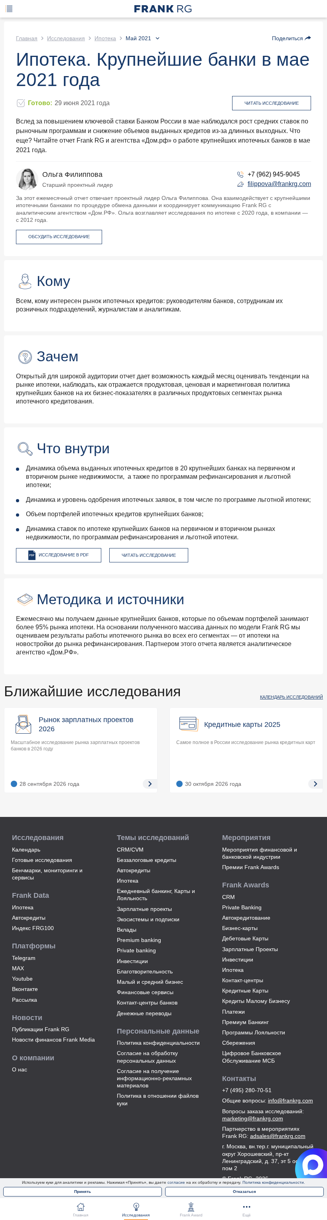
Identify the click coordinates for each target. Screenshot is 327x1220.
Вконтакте (25, 989)
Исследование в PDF (64, 554)
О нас (19, 1069)
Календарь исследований (291, 697)
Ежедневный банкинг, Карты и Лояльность (156, 894)
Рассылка (24, 1000)
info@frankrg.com (290, 1100)
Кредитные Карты (245, 990)
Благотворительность (145, 971)
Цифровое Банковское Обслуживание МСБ (251, 1056)
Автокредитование (246, 918)
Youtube (22, 978)
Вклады (126, 929)
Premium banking (139, 940)
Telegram (23, 958)
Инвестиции (132, 961)
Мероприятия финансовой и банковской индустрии (259, 853)
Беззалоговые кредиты (146, 860)
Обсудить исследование (59, 236)
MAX (18, 968)
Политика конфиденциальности (158, 1043)
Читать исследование (271, 103)
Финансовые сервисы (145, 992)
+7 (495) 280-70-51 (247, 1090)
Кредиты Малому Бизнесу (256, 1001)
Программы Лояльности (253, 1032)
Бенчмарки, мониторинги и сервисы (47, 874)
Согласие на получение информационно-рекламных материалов (154, 1078)
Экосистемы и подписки (148, 919)
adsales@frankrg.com (277, 1136)
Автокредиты (28, 918)
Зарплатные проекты (144, 909)
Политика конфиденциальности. (273, 1182)
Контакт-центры (242, 980)
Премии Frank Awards (250, 867)
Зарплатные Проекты (250, 949)
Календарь (26, 849)
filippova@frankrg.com (279, 183)
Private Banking (242, 907)
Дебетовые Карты (245, 938)
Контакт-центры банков (147, 1002)
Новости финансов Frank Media (53, 1039)
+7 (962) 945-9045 (274, 174)
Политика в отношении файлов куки (158, 1099)
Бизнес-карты (240, 928)
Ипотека (22, 907)
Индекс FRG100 (33, 928)
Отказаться (244, 1191)
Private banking (136, 950)
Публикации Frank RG (40, 1029)
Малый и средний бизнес (150, 982)
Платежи (233, 1012)
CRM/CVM (130, 849)
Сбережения (238, 1043)
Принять (82, 1191)
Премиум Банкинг (245, 1022)
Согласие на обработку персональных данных (147, 1056)
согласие (176, 1182)
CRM (228, 897)
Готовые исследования (42, 860)
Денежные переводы (144, 1013)
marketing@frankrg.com (252, 1118)
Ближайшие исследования (92, 691)
